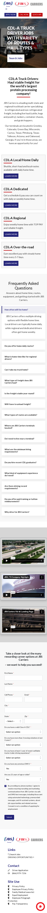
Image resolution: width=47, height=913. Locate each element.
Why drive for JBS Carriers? (17, 512)
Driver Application (20, 870)
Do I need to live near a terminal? (19, 438)
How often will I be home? (16, 309)
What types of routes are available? (21, 415)
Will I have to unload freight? (18, 404)
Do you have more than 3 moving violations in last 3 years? (23, 739)
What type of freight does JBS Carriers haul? (18, 381)
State (7, 716)
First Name (9, 673)
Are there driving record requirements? (16, 487)
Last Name (9, 684)
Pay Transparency (20, 904)
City (6, 705)
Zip (26, 716)
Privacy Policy (18, 886)
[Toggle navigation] (6, 9)
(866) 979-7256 (19, 873)
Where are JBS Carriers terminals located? (20, 426)
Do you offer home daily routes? (19, 346)
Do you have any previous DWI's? (17, 764)
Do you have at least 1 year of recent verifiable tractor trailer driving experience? (22, 752)
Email (27, 695)
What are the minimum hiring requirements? (18, 450)
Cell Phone (9, 695)
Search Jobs (15, 58)
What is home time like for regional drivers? (21, 357)
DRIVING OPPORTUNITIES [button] (20, 857)
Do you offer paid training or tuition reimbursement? (21, 500)
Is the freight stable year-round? (19, 393)
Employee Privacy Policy (23, 889)
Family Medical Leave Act (23, 892)
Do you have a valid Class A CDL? (17, 727)
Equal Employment (20, 895)
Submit (9, 817)
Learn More (11, 176)
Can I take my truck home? (16, 370)
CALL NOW (24, 15)
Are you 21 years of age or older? (17, 775)
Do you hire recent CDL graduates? (20, 462)
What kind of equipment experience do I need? (21, 474)
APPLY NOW (10, 15)
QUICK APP (37, 15)
